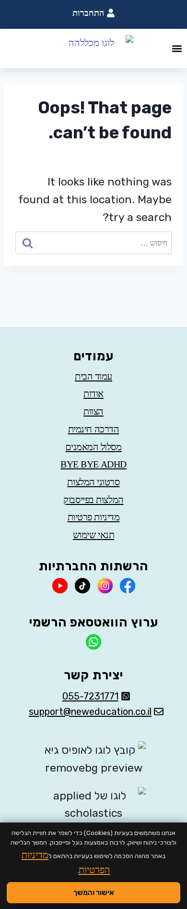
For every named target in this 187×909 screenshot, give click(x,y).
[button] (177, 49)
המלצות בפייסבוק (93, 499)
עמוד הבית (93, 376)
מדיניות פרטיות (94, 517)
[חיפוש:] (93, 242)
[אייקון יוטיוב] (60, 585)
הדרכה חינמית (93, 429)
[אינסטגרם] (105, 585)
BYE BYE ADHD (93, 464)
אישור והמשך (93, 892)
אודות (93, 393)
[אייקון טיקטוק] (82, 585)
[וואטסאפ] (93, 642)
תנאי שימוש (94, 534)
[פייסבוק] (127, 585)
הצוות (93, 411)
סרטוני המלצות (93, 482)
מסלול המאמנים (93, 447)
